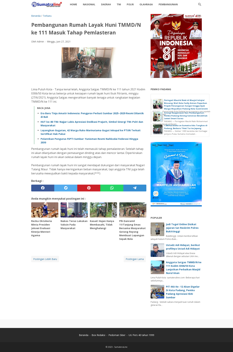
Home (73, 4)
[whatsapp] (111, 188)
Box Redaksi (99, 335)
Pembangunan (168, 4)
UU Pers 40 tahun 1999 (141, 335)
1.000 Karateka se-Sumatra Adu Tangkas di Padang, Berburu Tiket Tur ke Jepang (185, 127)
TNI (119, 4)
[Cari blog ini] (200, 4)
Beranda (83, 335)
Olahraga (146, 4)
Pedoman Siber (116, 335)
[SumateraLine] (47, 4)
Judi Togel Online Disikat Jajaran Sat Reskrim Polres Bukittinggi (182, 228)
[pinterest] (88, 188)
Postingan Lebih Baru (45, 259)
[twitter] (65, 188)
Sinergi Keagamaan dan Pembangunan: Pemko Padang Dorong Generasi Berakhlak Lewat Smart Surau (185, 115)
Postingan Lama (135, 259)
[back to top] (226, 344)
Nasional (89, 4)
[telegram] (134, 188)
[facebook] (42, 188)
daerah (106, 4)
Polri (130, 4)
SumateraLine (120, 347)
